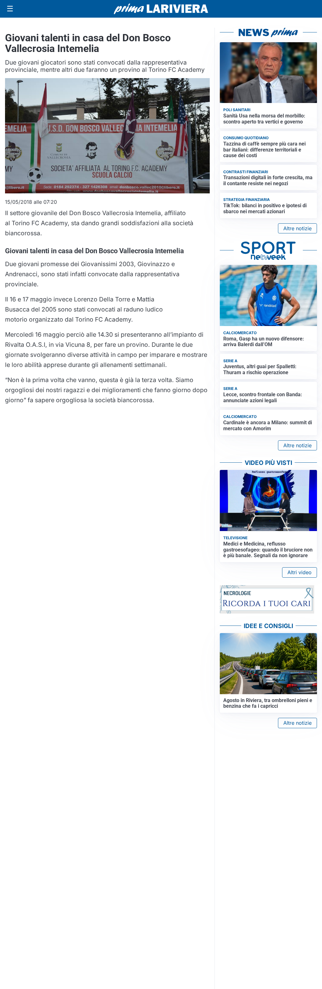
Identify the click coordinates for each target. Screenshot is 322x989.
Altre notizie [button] (297, 228)
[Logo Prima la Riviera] (161, 8)
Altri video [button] (299, 572)
